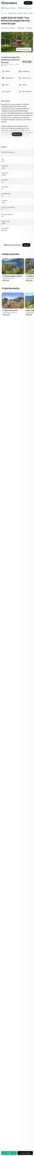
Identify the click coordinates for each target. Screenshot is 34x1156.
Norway (20, 13)
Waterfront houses (25, 8)
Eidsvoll (25, 13)
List (5, 13)
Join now (28, 3)
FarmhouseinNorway (10, 312)
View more (17, 134)
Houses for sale (12, 13)
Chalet (31, 13)
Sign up (26, 245)
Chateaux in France (9, 8)
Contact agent (25, 1153)
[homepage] (2, 13)
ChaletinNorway (8, 278)
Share (9, 1153)
